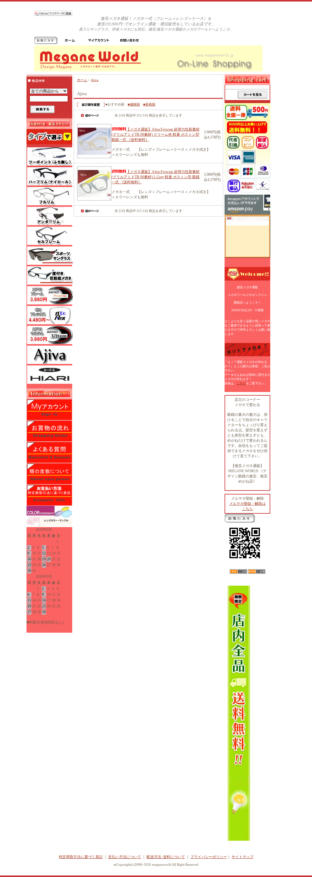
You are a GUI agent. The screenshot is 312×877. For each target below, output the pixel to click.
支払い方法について (124, 857)
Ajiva (94, 80)
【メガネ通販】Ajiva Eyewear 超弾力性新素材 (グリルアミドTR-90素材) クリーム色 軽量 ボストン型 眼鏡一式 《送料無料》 (156, 134)
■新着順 (149, 104)
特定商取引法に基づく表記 (81, 857)
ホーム (82, 80)
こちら (241, 383)
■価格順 (134, 104)
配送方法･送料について (166, 857)
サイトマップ (243, 857)
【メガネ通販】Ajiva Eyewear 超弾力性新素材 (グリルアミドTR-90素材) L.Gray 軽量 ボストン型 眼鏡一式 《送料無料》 (156, 177)
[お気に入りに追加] (46, 43)
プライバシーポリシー (208, 857)
